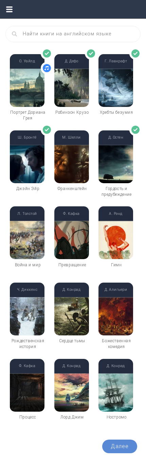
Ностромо (117, 417)
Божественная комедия (116, 343)
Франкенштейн (72, 188)
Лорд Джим (72, 417)
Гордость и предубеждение (117, 191)
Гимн (116, 265)
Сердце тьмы (72, 340)
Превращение (72, 265)
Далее (120, 446)
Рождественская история (28, 343)
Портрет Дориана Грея (27, 115)
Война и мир (28, 265)
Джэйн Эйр (27, 188)
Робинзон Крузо (72, 112)
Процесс (27, 417)
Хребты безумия (116, 112)
